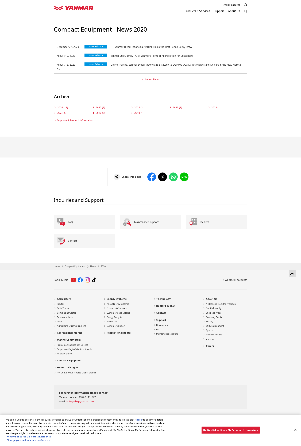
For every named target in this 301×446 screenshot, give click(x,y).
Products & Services (117, 308)
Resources (112, 321)
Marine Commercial (69, 339)
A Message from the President (221, 303)
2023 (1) (177, 107)
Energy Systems (117, 299)
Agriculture (64, 299)
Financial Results (214, 334)
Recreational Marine (69, 332)
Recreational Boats (119, 332)
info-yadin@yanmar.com (80, 401)
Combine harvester (66, 312)
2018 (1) (139, 112)
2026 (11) (62, 107)
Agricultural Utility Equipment (71, 325)
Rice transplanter (65, 317)
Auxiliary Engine (64, 353)
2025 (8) (100, 107)
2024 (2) (139, 107)
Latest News (152, 79)
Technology (163, 299)
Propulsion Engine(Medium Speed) (74, 349)
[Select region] (245, 4)
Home (57, 266)
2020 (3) (100, 112)
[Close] (295, 430)
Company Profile (214, 317)
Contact (161, 312)
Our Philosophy (213, 308)
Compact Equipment (75, 266)
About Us (211, 299)
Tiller (59, 321)
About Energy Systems (118, 303)
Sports (209, 330)
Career (210, 346)
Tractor (60, 303)
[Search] (245, 13)
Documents (162, 325)
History (209, 321)
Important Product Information (75, 120)
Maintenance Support (167, 333)
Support (161, 320)
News (93, 266)
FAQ (158, 329)
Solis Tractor (63, 308)
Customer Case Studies (118, 312)
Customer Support (116, 325)
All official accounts (236, 280)
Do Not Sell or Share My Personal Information (230, 430)
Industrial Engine (68, 367)
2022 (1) (216, 107)
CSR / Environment (215, 325)
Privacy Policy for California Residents (28, 436)
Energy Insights (114, 317)
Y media (210, 339)
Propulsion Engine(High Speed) (72, 344)
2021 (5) (62, 112)
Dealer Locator (231, 4)
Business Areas (214, 312)
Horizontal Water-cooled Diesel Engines (77, 372)
